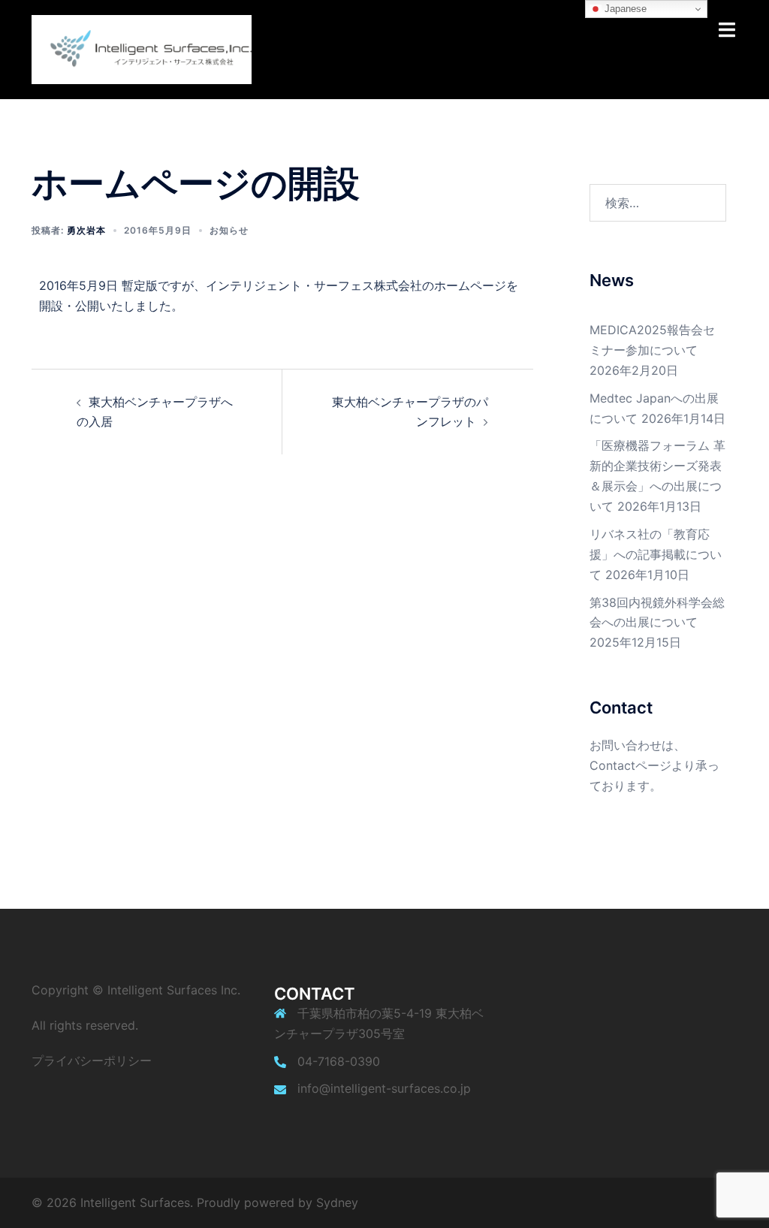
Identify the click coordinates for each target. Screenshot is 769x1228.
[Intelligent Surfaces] (142, 48)
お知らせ (229, 230)
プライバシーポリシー (92, 1060)
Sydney (337, 1202)
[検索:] (658, 203)
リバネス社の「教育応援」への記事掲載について (656, 554)
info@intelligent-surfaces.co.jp (384, 1088)
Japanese (624, 8)
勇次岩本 (86, 230)
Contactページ (630, 765)
